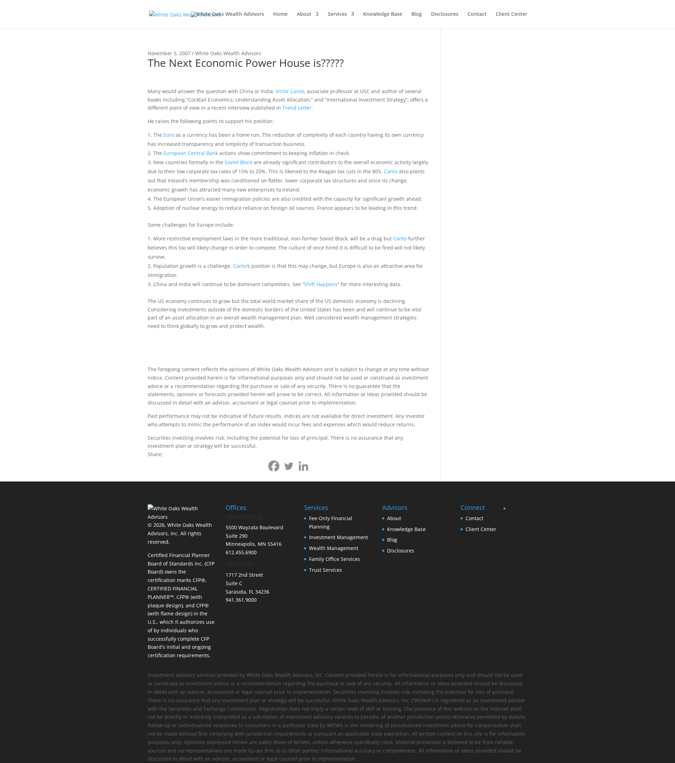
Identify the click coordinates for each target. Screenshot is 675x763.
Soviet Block (238, 162)
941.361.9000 (241, 599)
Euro (168, 134)
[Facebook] (273, 466)
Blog (416, 14)
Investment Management (338, 537)
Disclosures (444, 14)
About (304, 14)
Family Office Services (334, 559)
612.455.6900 (241, 552)
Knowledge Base (382, 14)
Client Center (511, 14)
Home (280, 14)
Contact (477, 14)
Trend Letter (296, 107)
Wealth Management (333, 548)
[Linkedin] (303, 466)
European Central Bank (190, 153)
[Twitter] (288, 466)
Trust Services (325, 570)
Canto (391, 171)
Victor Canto (290, 91)
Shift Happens (321, 284)
